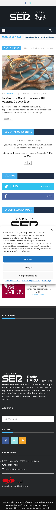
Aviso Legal (46, 280)
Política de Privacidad (27, 505)
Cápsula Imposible (41, 508)
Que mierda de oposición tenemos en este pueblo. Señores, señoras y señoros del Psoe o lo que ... (28, 146)
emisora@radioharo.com (16, 469)
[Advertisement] (28, 344)
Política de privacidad (31, 280)
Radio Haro (10, 94)
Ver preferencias (28, 275)
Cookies (9, 508)
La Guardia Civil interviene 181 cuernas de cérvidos (23, 99)
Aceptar (28, 259)
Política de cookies (12, 280)
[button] (51, 229)
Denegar (28, 267)
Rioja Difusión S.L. (27, 502)
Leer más (7, 119)
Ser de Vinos (38, 294)
